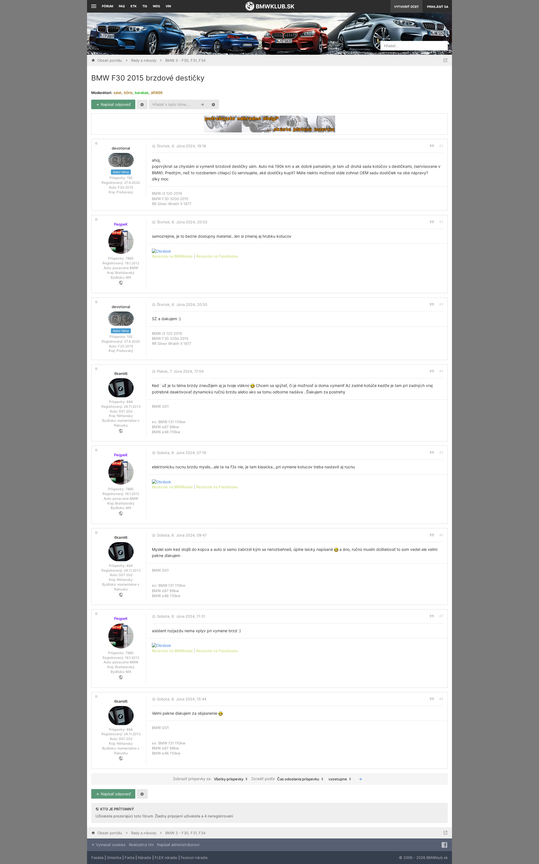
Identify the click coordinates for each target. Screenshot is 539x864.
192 (130, 178)
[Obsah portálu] (213, 34)
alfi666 (157, 92)
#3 (441, 304)
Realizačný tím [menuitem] (141, 844)
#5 (441, 453)
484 (129, 402)
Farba (129, 857)
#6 (441, 535)
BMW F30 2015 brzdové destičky (147, 78)
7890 (129, 258)
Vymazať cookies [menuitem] (110, 844)
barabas (142, 92)
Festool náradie (194, 857)
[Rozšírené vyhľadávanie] (213, 104)
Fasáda (97, 857)
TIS (144, 6)
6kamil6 (120, 373)
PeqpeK (121, 224)
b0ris (128, 92)
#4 (441, 371)
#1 (441, 146)
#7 (441, 616)
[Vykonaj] (360, 779)
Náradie (144, 857)
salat (117, 92)
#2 (441, 222)
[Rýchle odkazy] (93, 6)
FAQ (122, 6)
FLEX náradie (166, 857)
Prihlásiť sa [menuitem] (437, 6)
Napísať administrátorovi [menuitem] (178, 844)
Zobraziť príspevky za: (208, 778)
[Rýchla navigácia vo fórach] (445, 60)
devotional (121, 148)
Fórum (107, 6)
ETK (134, 6)
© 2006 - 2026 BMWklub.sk (423, 857)
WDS (156, 6)
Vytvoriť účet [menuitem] (406, 6)
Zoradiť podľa (285, 778)
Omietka (114, 857)
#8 (441, 699)
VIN (168, 6)
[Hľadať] (202, 104)
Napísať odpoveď (115, 104)
